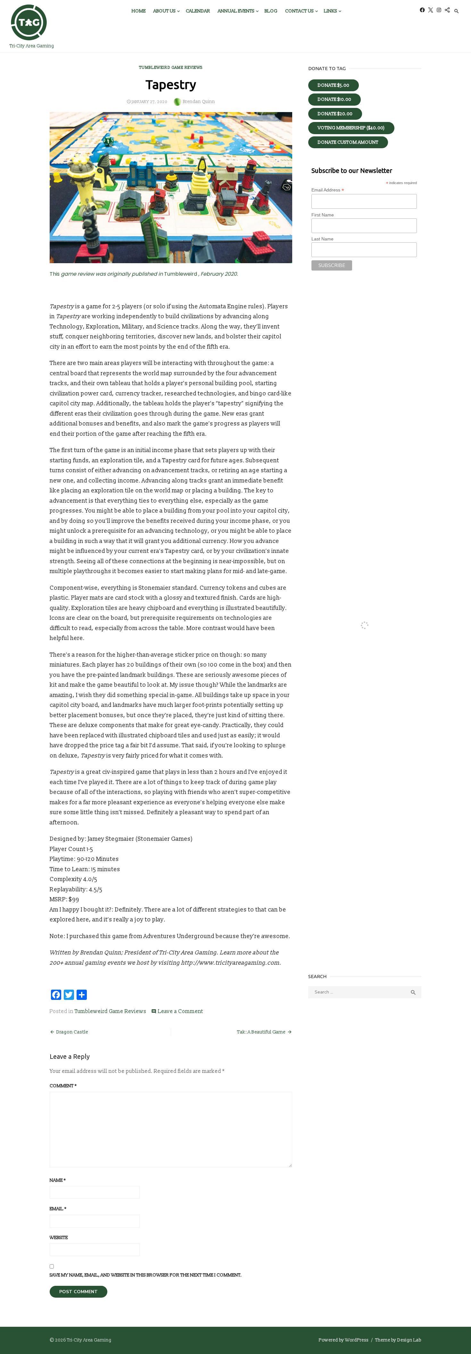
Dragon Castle (72, 1032)
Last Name (322, 238)
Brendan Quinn (199, 101)
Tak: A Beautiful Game (261, 1032)
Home (139, 11)
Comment (63, 1086)
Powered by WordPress (343, 1340)
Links (330, 11)
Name (58, 1180)
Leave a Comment (180, 1011)
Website (59, 1237)
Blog (271, 11)
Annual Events (236, 11)
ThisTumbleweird (144, 274)
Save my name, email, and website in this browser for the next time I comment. (146, 1275)
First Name (322, 214)
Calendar (198, 11)
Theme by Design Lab (398, 1340)
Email (58, 1209)
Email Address (327, 190)
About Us (164, 11)
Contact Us (299, 11)
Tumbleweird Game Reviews (171, 67)
